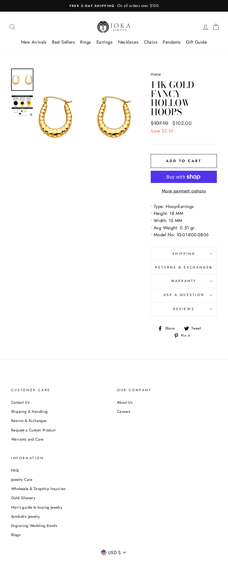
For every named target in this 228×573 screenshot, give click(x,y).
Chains (150, 42)
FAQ (15, 470)
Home (156, 74)
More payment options (184, 191)
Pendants (171, 42)
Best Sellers (63, 42)
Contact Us (20, 402)
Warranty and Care (27, 439)
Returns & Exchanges (183, 267)
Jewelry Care (22, 479)
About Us (124, 402)
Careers (123, 411)
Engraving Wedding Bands (34, 525)
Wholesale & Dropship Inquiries (38, 488)
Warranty (184, 280)
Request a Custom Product (33, 430)
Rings (85, 42)
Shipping (183, 253)
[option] (114, 6)
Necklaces (128, 42)
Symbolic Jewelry (25, 516)
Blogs (15, 534)
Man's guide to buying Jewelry (37, 507)
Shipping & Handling (29, 411)
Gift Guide (196, 42)
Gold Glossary (23, 498)
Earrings (104, 42)
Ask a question (183, 294)
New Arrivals (33, 42)
